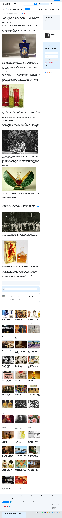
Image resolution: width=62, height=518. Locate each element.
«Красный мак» (6, 200)
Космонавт (8, 295)
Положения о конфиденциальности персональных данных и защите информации (51, 66)
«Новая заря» (26, 27)
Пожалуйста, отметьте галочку (49, 62)
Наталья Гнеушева (53, 34)
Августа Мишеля (32, 59)
